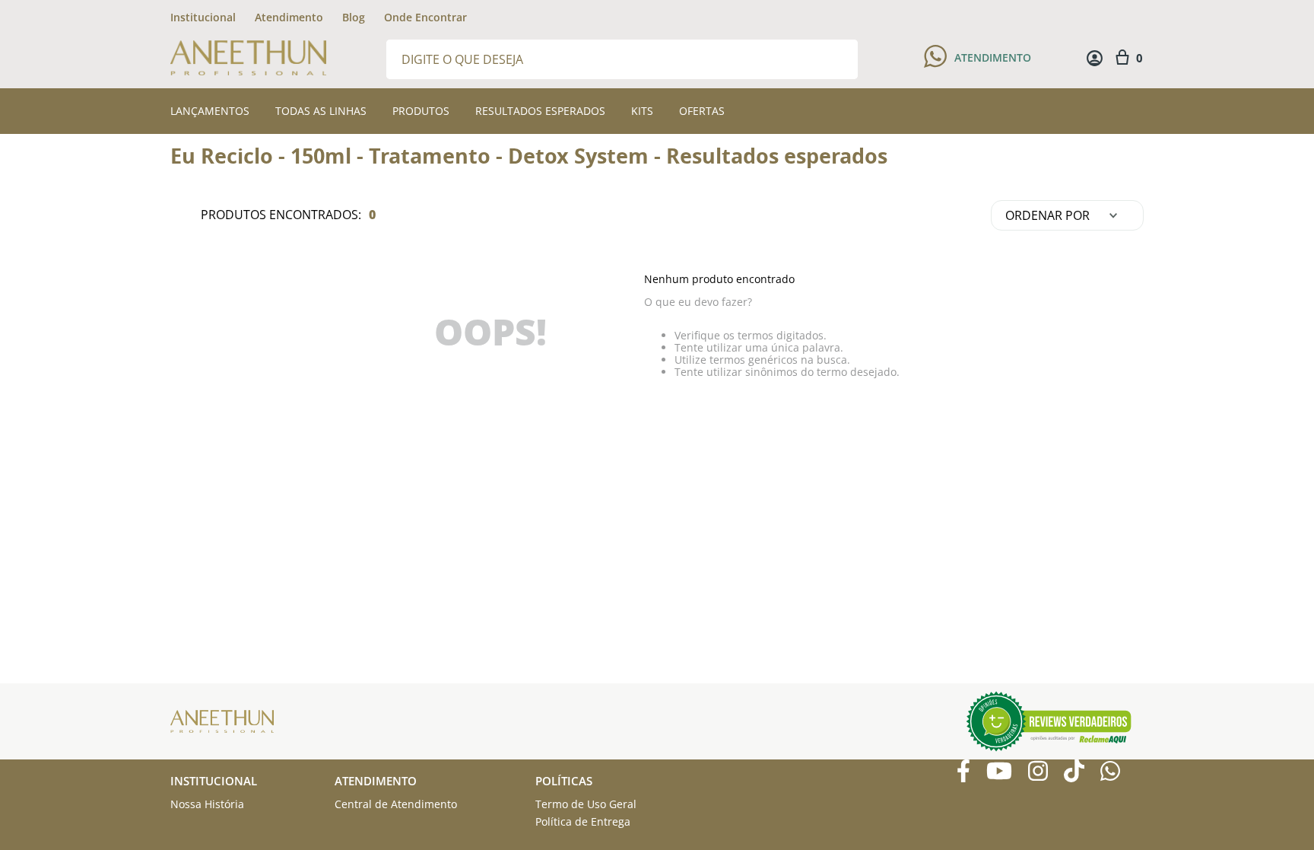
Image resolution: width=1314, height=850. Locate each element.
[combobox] (622, 58)
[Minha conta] (1094, 58)
